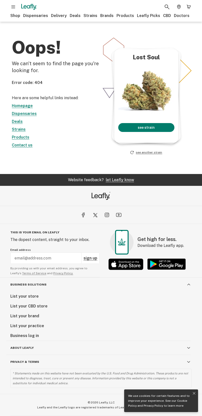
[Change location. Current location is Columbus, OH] (179, 7)
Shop (15, 15)
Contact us (22, 145)
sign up (90, 258)
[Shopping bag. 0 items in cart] (189, 7)
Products (125, 15)
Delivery (59, 15)
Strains (90, 15)
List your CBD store (29, 306)
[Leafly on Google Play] (166, 264)
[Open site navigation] (13, 7)
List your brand (24, 316)
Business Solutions (28, 284)
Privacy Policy (153, 405)
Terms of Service (34, 273)
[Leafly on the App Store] (125, 264)
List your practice (27, 325)
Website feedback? (101, 179)
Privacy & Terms (24, 362)
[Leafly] (28, 7)
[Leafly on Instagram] (107, 215)
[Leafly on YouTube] (119, 215)
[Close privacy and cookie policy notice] (194, 393)
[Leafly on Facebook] (83, 214)
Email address (20, 250)
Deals (75, 15)
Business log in (24, 335)
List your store (24, 296)
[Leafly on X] (95, 215)
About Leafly (22, 348)
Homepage (22, 105)
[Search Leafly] (167, 7)
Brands (107, 15)
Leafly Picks (148, 15)
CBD (167, 15)
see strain (146, 127)
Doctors (181, 15)
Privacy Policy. (63, 273)
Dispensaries (35, 15)
